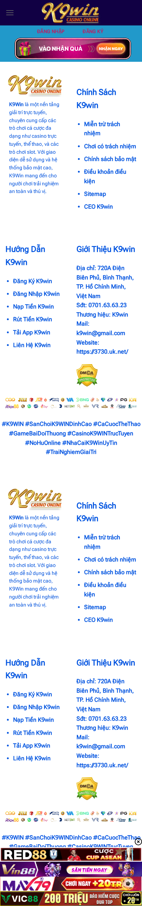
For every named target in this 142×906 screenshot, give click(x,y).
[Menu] (9, 12)
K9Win (16, 104)
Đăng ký (93, 31)
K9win (120, 314)
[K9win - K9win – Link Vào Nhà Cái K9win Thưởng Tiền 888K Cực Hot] (71, 12)
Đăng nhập (51, 31)
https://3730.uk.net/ (102, 351)
